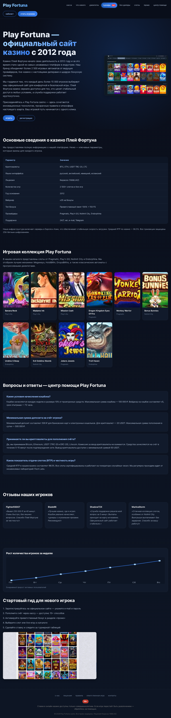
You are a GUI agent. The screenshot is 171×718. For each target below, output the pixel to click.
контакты (112, 695)
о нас (57, 695)
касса (69, 5)
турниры (109, 5)
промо (146, 5)
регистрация (26, 118)
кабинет (10, 14)
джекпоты (94, 5)
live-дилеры (125, 5)
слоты (137, 5)
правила (79, 695)
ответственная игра (95, 695)
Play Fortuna (15, 5)
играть (9, 118)
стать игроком (28, 14)
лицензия (67, 695)
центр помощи (159, 5)
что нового (81, 5)
